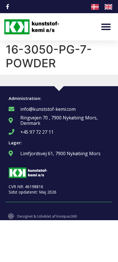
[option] (110, 7)
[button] (106, 26)
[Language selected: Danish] (104, 6)
